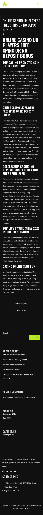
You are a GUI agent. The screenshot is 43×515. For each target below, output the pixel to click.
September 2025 (9, 414)
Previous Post (21, 303)
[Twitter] (7, 471)
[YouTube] (15, 471)
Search (5, 333)
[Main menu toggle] (38, 4)
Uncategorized (8, 435)
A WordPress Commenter (13, 398)
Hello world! (30, 398)
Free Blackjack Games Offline (14, 354)
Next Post (21, 310)
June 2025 (7, 418)
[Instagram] (11, 471)
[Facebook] (3, 471)
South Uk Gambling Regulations (15, 359)
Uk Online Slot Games (11, 370)
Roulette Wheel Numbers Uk (14, 365)
